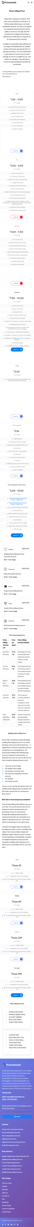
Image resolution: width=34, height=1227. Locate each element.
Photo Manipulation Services (11, 1136)
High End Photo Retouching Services (13, 1142)
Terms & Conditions (8, 1208)
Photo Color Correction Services (12, 1129)
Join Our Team (6, 1183)
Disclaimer (5, 1202)
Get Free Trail (25, 548)
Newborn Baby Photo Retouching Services (15, 1156)
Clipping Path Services (9, 1139)
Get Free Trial (25, 568)
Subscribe (17, 1116)
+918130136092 (12, 1099)
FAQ (3, 1199)
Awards (4, 1186)
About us (5, 1193)
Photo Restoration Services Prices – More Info (18, 499)
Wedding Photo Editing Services (12, 1159)
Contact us (5, 1196)
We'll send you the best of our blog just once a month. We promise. (16, 1107)
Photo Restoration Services (11, 1132)
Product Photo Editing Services (12, 1166)
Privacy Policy (6, 1205)
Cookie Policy (6, 1212)
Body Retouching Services (10, 1145)
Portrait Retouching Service (11, 1162)
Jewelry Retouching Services (11, 1169)
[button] (32, 2)
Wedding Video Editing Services (12, 1172)
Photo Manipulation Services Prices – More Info (18, 503)
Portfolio (5, 1189)
